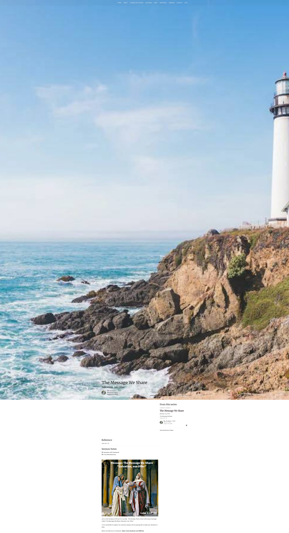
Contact (179, 2)
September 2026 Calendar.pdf (111, 452)
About (126, 2)
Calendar (148, 2)
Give (186, 2)
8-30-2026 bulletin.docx (109, 454)
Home (119, 2)
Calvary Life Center (136, 2)
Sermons (171, 2)
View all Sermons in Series (166, 430)
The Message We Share (164, 395)
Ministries (163, 2)
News (155, 2)
